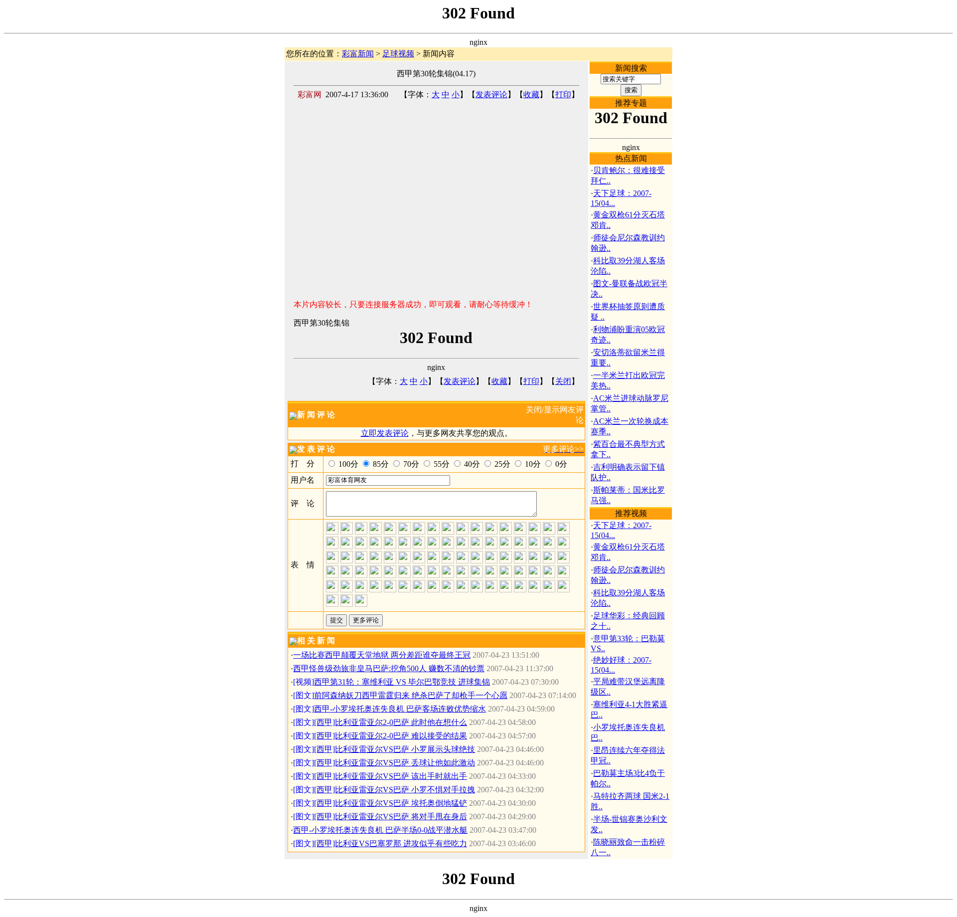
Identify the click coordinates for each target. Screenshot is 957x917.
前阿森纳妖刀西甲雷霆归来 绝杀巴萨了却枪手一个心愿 (410, 695)
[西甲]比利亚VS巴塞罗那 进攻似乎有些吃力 (390, 843)
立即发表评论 (385, 433)
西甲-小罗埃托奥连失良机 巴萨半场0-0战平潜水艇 (380, 830)
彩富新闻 (358, 53)
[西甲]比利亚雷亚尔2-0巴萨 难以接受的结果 (390, 736)
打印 (563, 94)
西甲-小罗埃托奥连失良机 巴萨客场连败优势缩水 (400, 709)
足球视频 (398, 53)
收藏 (531, 94)
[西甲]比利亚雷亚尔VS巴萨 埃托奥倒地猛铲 (390, 803)
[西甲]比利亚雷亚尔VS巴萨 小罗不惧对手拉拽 (394, 789)
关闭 (563, 381)
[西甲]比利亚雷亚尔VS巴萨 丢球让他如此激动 (394, 762)
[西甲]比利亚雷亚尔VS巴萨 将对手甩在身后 (390, 816)
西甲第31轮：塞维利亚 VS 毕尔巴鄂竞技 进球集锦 (402, 682)
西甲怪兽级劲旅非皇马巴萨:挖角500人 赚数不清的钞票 (388, 668)
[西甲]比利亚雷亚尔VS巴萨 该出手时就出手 (390, 776)
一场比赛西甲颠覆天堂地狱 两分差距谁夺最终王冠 (382, 655)
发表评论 (491, 94)
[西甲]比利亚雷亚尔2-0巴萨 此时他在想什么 (390, 722)
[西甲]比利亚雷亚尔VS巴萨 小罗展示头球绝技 (394, 749)
